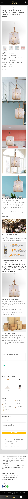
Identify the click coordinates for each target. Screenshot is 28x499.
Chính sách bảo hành (16, 467)
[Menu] (2, 2)
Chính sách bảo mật (18, 465)
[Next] (24, 33)
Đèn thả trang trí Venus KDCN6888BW (8, 391)
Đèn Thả (7, 7)
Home (3, 7)
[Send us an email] (5, 486)
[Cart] (26, 2)
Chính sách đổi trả (6, 467)
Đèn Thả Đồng (13, 7)
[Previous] (4, 33)
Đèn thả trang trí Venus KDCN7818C (20, 391)
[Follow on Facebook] (3, 486)
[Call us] (7, 486)
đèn (3, 207)
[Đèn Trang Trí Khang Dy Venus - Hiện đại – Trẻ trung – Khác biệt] (14, 2)
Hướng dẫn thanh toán (7, 465)
